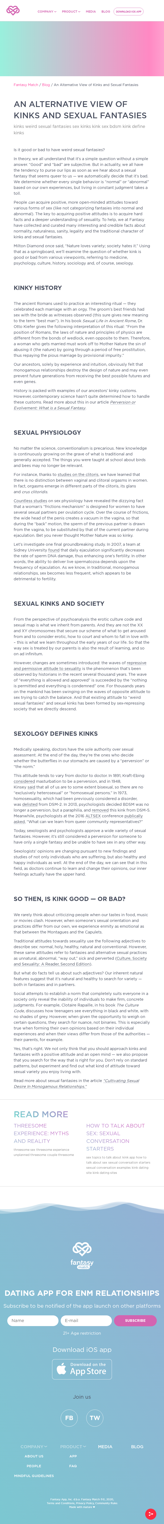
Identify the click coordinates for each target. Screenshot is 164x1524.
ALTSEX (93, 816)
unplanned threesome (30, 1155)
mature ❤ (89, 1507)
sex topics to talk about (103, 1157)
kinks (19, 127)
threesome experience (52, 1150)
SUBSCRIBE (135, 1320)
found (54, 550)
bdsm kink (120, 127)
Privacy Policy (85, 1503)
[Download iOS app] (82, 1369)
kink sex (100, 127)
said (31, 787)
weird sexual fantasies (48, 127)
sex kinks (81, 127)
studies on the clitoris (78, 475)
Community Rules (106, 1503)
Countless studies (30, 501)
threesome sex (24, 1150)
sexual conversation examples (108, 1168)
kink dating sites (105, 1173)
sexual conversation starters (129, 1162)
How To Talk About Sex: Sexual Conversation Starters (115, 1137)
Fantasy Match (90, 1499)
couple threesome (60, 1155)
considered (24, 781)
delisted (30, 804)
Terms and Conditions (61, 1503)
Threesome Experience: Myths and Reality (41, 1134)
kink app (128, 1157)
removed (100, 810)
